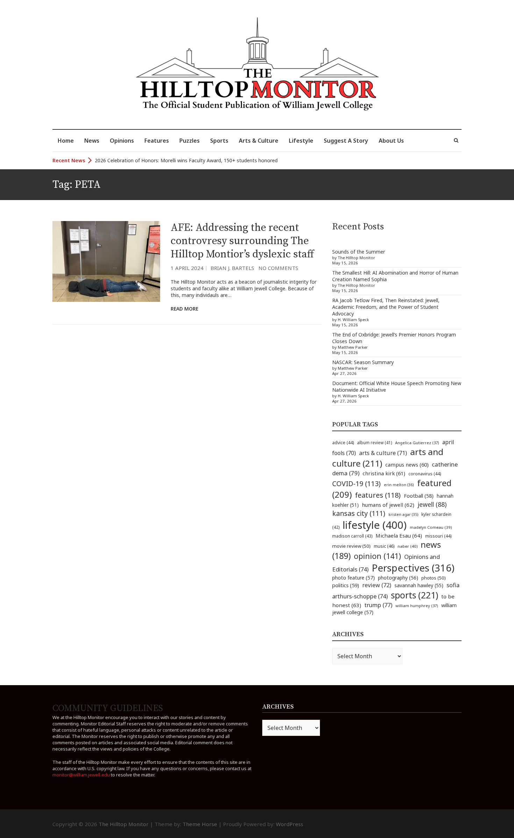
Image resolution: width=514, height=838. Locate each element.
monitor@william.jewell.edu (81, 775)
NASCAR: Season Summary (363, 362)
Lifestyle (301, 140)
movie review (351, 546)
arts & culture (383, 453)
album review (374, 442)
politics (345, 585)
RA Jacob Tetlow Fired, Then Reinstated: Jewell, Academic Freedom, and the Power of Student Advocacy (386, 307)
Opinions (122, 140)
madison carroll (352, 536)
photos (433, 578)
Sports (219, 140)
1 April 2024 (187, 267)
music (384, 546)
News (91, 140)
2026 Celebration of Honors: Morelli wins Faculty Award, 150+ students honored (186, 160)
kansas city (358, 513)
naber (407, 546)
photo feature (353, 577)
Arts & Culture (258, 140)
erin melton (399, 484)
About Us (391, 140)
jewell (432, 504)
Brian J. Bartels (232, 267)
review (376, 585)
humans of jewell (388, 504)
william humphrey (416, 605)
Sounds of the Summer (358, 251)
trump (378, 605)
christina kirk (384, 473)
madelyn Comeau (431, 527)
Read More (184, 308)
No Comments (278, 267)
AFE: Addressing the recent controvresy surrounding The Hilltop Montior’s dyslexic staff (242, 241)
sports (414, 595)
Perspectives (413, 567)
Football (419, 495)
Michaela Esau (399, 535)
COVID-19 (356, 483)
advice (343, 443)
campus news (407, 464)
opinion (377, 556)
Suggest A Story (346, 140)
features (378, 495)
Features (156, 140)
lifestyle (375, 525)
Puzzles (189, 140)
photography (398, 577)
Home (66, 140)
